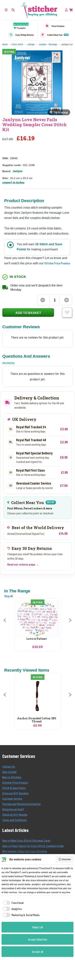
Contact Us (8, 766)
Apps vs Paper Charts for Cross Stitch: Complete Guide (33, 846)
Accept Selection (37, 939)
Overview (66, 859)
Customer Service (12, 798)
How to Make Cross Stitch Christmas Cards (26, 840)
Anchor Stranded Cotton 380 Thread (36, 720)
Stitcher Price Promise (57, 263)
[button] (13, 10)
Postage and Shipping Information (21, 804)
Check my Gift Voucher (15, 814)
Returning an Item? (13, 809)
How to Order (9, 772)
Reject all (37, 927)
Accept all (37, 951)
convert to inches (13, 182)
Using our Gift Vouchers (15, 793)
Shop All (8, 596)
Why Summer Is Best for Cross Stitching (24, 851)
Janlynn (17, 171)
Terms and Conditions (14, 820)
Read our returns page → (23, 564)
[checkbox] (12, 902)
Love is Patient (36, 639)
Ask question (8, 362)
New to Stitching (11, 777)
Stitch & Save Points (14, 788)
